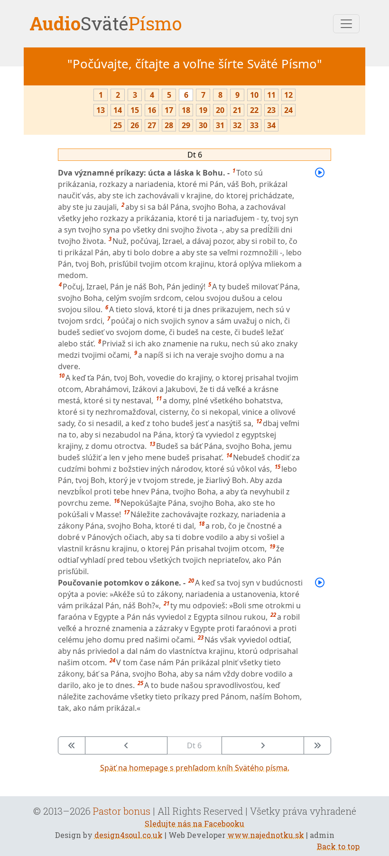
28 (169, 125)
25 (117, 125)
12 (288, 95)
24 (288, 110)
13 (100, 110)
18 (186, 110)
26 (134, 125)
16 (152, 110)
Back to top (338, 846)
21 (237, 110)
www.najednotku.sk (265, 835)
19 (203, 110)
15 (134, 110)
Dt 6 (194, 154)
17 (169, 110)
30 (203, 125)
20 (220, 110)
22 (254, 110)
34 (271, 125)
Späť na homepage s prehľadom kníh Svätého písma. (194, 768)
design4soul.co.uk (128, 835)
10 (254, 95)
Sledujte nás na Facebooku (194, 823)
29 (186, 125)
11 (271, 95)
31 (220, 125)
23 (271, 110)
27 (152, 125)
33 (254, 125)
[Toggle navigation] (346, 23)
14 (117, 110)
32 (237, 125)
